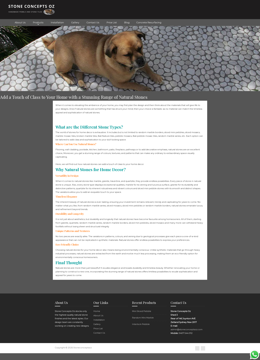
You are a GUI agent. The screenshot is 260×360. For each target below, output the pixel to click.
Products (38, 22)
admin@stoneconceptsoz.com (186, 329)
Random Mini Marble (143, 317)
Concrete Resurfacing (148, 22)
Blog (127, 22)
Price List (112, 22)
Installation (57, 22)
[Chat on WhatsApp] (254, 354)
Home (5, 22)
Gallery (75, 22)
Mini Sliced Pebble (141, 311)
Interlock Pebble (141, 324)
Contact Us (93, 22)
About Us (20, 22)
